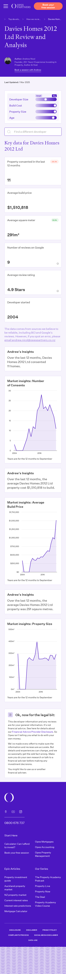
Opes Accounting (44, 847)
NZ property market (15, 894)
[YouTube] (13, 811)
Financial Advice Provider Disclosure (32, 731)
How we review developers (34, 19)
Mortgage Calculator (15, 911)
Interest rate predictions (17, 905)
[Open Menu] (6, 6)
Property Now (42, 891)
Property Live (42, 886)
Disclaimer (31, 930)
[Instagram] (20, 811)
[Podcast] (5, 811)
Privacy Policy (49, 930)
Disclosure (15, 930)
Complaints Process (18, 935)
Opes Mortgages (44, 841)
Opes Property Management (43, 854)
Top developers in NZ (14, 19)
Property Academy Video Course (45, 904)
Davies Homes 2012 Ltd (55, 19)
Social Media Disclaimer (46, 935)
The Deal (40, 896)
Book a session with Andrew (28, 69)
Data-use (33, 940)
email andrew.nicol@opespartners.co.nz (29, 340)
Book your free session (16, 852)
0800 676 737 (14, 823)
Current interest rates (16, 900)
